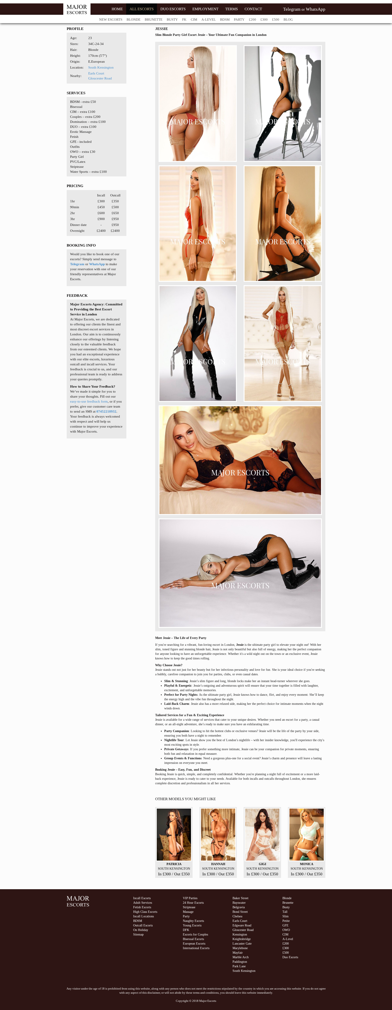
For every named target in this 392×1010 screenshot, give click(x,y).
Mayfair (238, 952)
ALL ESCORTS (142, 9)
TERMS (231, 9)
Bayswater (239, 902)
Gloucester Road (100, 78)
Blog (288, 19)
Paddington (240, 961)
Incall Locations (143, 916)
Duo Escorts (290, 957)
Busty (172, 19)
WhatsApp (315, 9)
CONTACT (253, 9)
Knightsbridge (242, 939)
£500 (275, 19)
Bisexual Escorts (193, 939)
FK (184, 19)
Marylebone (240, 948)
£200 (252, 19)
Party (239, 19)
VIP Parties (190, 898)
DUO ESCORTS (173, 9)
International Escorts (196, 948)
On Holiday (140, 930)
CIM (194, 19)
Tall (284, 911)
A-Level (208, 19)
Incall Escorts (142, 898)
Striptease (189, 907)
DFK (186, 930)
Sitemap (138, 934)
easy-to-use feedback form (89, 401)
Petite (286, 921)
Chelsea (237, 916)
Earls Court (96, 73)
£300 (264, 19)
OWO (286, 930)
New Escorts (110, 19)
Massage (188, 911)
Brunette (153, 19)
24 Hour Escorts (193, 902)
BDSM (225, 19)
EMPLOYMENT (205, 9)
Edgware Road (242, 925)
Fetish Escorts (142, 907)
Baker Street (240, 898)
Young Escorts (192, 925)
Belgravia (239, 907)
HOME (117, 9)
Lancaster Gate (242, 943)
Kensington (240, 934)
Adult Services (142, 902)
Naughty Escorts (193, 921)
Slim (285, 916)
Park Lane (239, 966)
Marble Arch (241, 957)
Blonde (133, 19)
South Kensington (101, 67)
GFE (285, 925)
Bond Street (240, 911)
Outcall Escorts (143, 925)
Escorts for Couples (195, 934)
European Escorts (194, 943)
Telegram (292, 9)
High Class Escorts (145, 911)
